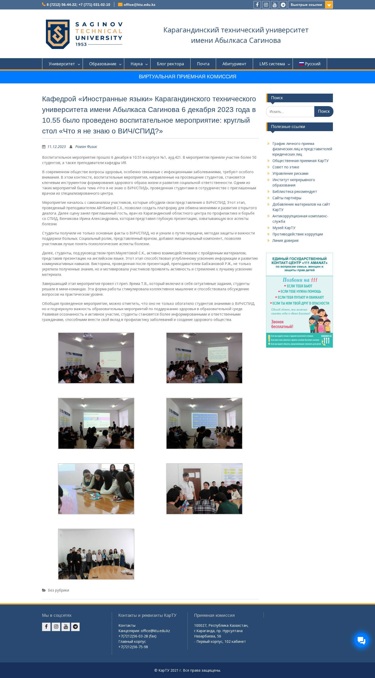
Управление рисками (290, 173)
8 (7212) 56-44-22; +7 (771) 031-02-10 (78, 5)
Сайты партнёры (286, 197)
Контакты (126, 625)
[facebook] (257, 4)
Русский (312, 64)
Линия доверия (285, 240)
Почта (203, 64)
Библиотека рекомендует (294, 191)
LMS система (272, 64)
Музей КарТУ (283, 227)
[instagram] (266, 4)
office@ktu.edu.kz (139, 5)
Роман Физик (86, 146)
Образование (102, 64)
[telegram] (283, 4)
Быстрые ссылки (306, 5)
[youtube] (274, 4)
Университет (62, 64)
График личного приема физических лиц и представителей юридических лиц (302, 149)
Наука (137, 64)
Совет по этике (285, 167)
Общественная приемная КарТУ (300, 160)
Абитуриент (234, 64)
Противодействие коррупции (297, 234)
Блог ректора (170, 64)
